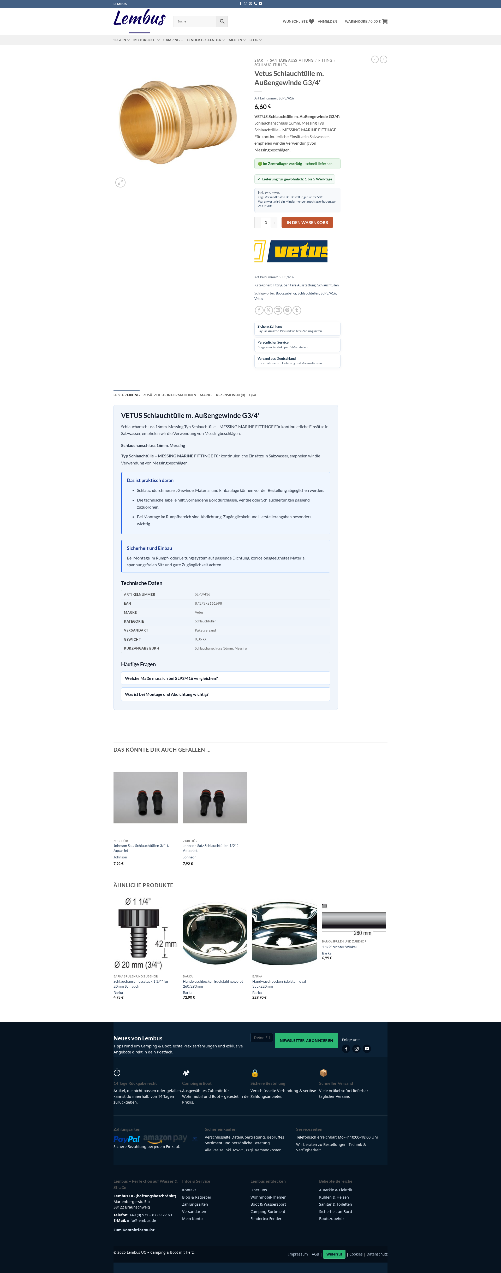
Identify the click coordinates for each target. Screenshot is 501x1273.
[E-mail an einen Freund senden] (278, 310)
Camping (171, 40)
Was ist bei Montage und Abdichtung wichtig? (166, 694)
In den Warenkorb (307, 222)
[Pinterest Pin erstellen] (287, 310)
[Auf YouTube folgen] (260, 4)
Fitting (325, 60)
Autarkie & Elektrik (335, 1189)
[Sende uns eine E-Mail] (250, 4)
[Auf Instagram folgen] (245, 4)
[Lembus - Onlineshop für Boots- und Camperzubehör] (140, 21)
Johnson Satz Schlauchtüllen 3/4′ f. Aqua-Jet (141, 848)
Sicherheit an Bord (335, 1211)
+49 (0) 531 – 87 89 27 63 (150, 1214)
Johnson (120, 857)
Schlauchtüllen (271, 65)
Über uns (258, 1189)
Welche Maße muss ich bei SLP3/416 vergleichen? (171, 678)
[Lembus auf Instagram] (356, 1049)
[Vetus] (290, 251)
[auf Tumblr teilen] (297, 310)
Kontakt (189, 1189)
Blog (253, 40)
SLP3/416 (328, 293)
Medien (235, 40)
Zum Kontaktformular (134, 1229)
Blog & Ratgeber (196, 1197)
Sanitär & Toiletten (335, 1204)
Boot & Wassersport (268, 1204)
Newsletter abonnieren (306, 1040)
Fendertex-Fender (204, 40)
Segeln (120, 40)
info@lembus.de (141, 1220)
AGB (315, 1254)
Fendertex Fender (266, 1218)
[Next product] (375, 59)
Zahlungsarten (195, 1204)
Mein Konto (192, 1218)
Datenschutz (377, 1254)
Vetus (258, 299)
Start (259, 60)
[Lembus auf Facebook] (346, 1049)
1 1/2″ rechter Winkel (339, 947)
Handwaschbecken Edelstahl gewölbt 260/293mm (213, 983)
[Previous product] (383, 59)
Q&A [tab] (253, 395)
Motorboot (144, 40)
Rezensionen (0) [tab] (230, 395)
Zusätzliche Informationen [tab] (169, 395)
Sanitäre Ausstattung (291, 60)
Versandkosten (275, 197)
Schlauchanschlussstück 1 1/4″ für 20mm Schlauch (141, 983)
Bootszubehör (286, 293)
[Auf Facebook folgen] (240, 4)
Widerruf (334, 1254)
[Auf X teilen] (268, 310)
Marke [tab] (206, 395)
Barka (118, 992)
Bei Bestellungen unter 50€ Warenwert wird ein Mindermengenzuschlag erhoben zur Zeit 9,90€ (297, 201)
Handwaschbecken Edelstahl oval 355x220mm (279, 983)
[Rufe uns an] (255, 4)
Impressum (298, 1254)
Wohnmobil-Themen (268, 1197)
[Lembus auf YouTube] (367, 1049)
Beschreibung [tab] (127, 395)
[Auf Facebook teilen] (259, 310)
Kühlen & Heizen (334, 1197)
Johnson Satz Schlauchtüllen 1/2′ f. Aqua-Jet (210, 848)
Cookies (356, 1254)
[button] (327, 21)
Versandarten (194, 1211)
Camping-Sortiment (267, 1211)
